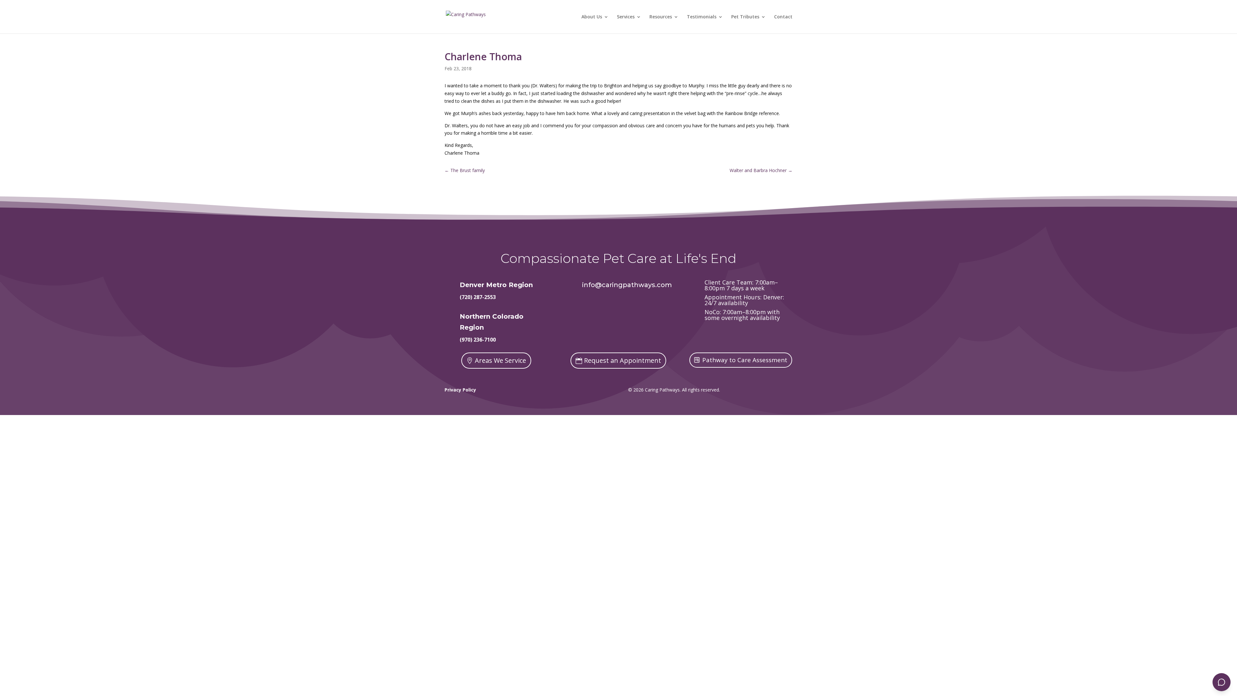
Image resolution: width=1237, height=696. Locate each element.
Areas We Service (500, 360)
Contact (783, 17)
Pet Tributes (745, 17)
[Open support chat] (1222, 682)
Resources (660, 17)
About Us (591, 17)
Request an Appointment (622, 360)
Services (626, 17)
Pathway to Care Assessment (744, 360)
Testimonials (701, 17)
